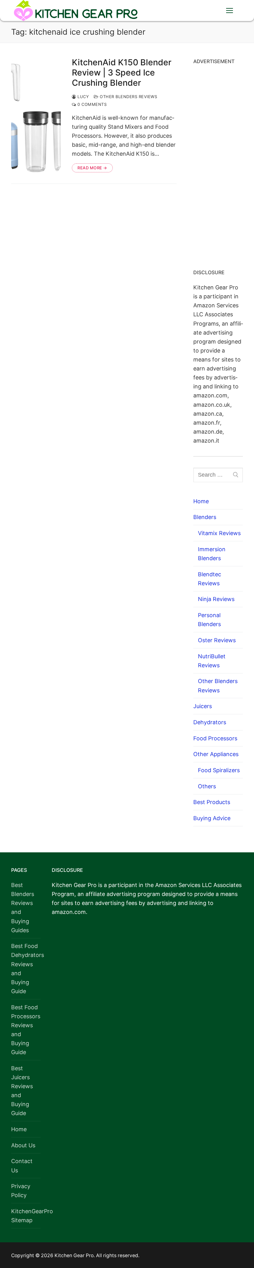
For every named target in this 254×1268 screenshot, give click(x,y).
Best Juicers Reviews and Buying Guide (22, 1091)
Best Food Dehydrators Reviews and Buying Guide (26, 968)
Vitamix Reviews (219, 533)
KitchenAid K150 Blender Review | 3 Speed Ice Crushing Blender (121, 73)
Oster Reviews (217, 640)
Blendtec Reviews (209, 578)
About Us (23, 1145)
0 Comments (91, 104)
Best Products (211, 802)
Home (201, 501)
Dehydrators (209, 722)
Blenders (204, 517)
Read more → (92, 167)
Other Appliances (216, 754)
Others (207, 786)
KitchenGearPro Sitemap (26, 1215)
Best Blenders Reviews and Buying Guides (22, 907)
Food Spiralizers (219, 770)
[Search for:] (218, 475)
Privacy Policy (20, 1190)
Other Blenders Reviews (128, 96)
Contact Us (22, 1165)
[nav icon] (229, 10)
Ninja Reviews (216, 599)
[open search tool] (210, 10)
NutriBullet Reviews (212, 661)
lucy (82, 96)
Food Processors (215, 738)
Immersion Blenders (212, 553)
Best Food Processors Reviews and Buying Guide (25, 1030)
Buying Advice (211, 818)
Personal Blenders (209, 619)
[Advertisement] (218, 164)
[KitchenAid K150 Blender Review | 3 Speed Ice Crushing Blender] (36, 115)
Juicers (202, 706)
